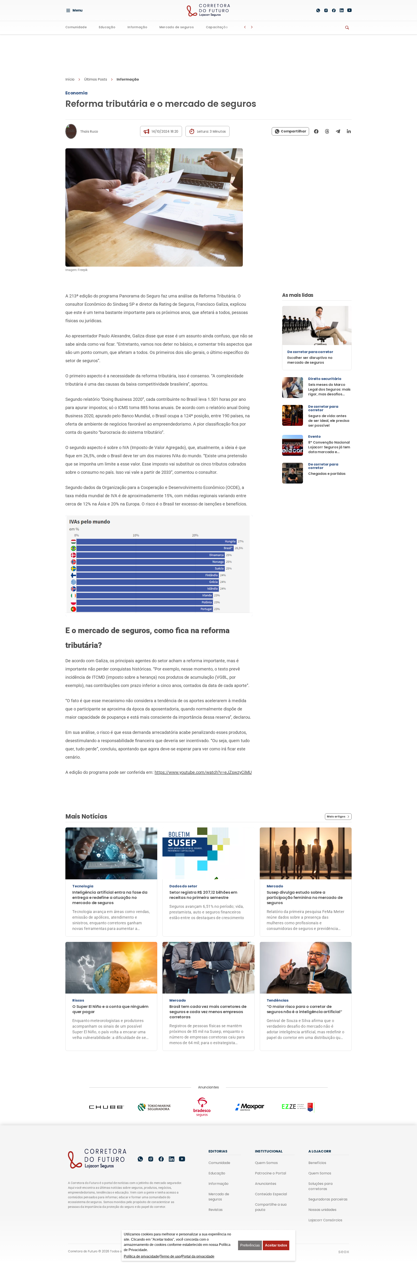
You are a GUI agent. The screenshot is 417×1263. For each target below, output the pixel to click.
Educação (107, 27)
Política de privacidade (141, 1256)
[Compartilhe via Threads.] (327, 131)
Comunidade (76, 27)
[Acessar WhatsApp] (318, 10)
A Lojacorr (319, 1151)
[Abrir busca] (308, 10)
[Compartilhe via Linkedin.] (347, 131)
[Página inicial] (97, 1159)
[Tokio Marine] (161, 1107)
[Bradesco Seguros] (208, 1107)
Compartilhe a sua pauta (270, 1207)
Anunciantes (265, 1183)
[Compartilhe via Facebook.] (316, 131)
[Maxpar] (256, 1107)
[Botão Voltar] (245, 27)
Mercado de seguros (176, 27)
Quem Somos (266, 1162)
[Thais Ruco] (71, 131)
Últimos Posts (95, 79)
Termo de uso (170, 1256)
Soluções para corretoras (320, 1186)
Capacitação (217, 27)
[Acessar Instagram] (326, 10)
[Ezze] (304, 1107)
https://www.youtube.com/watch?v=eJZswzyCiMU (203, 772)
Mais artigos (336, 816)
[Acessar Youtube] (349, 10)
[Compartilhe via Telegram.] (338, 131)
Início (69, 79)
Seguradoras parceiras (328, 1199)
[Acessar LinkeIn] (341, 10)
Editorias (217, 1151)
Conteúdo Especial (271, 1194)
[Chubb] (113, 1107)
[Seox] (343, 1251)
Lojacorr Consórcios (325, 1220)
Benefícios (317, 1162)
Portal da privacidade (198, 1256)
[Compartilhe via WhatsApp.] (290, 131)
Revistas (215, 1209)
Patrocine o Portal (270, 1173)
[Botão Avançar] (252, 27)
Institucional (269, 1151)
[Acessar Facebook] (334, 10)
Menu (78, 10)
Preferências (250, 1245)
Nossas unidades (322, 1209)
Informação (137, 27)
